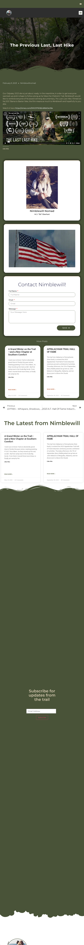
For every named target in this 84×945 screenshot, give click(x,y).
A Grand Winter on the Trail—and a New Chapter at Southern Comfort (22, 352)
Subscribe (42, 717)
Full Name (13, 291)
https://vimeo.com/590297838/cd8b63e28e (34, 108)
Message (12, 309)
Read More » (12, 389)
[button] (80, 13)
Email (11, 300)
